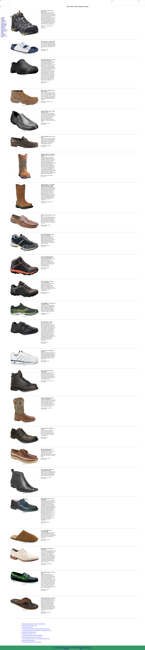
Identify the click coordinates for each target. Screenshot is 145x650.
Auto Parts (3, 34)
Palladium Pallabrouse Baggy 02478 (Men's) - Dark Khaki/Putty (33, 623)
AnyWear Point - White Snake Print (28, 640)
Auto (86, 648)
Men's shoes (3, 28)
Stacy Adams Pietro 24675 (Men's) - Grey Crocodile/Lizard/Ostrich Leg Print (36, 638)
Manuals (2, 31)
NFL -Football (3, 21)
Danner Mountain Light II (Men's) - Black (29, 625)
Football (89, 647)
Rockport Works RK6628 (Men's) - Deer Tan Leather (31, 641)
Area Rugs (3, 17)
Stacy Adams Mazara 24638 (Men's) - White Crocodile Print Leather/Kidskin (36, 628)
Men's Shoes (76, 648)
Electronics (3, 26)
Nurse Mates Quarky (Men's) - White (28, 633)
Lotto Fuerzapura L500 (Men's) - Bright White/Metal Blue (32, 635)
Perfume (2, 18)
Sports (2, 22)
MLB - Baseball (4, 24)
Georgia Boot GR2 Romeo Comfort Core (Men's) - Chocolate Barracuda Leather (36, 630)
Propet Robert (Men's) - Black (27, 627)
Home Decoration (4, 35)
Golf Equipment (4, 23)
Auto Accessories (4, 30)
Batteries (2, 27)
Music (2, 32)
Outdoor (64, 648)
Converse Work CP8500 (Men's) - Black (29, 632)
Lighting (2, 19)
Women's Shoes (4, 29)
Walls (73, 647)
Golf (58, 648)
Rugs (75, 647)
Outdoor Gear (3, 25)
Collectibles (3, 20)
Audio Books (3, 33)
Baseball (60, 648)
